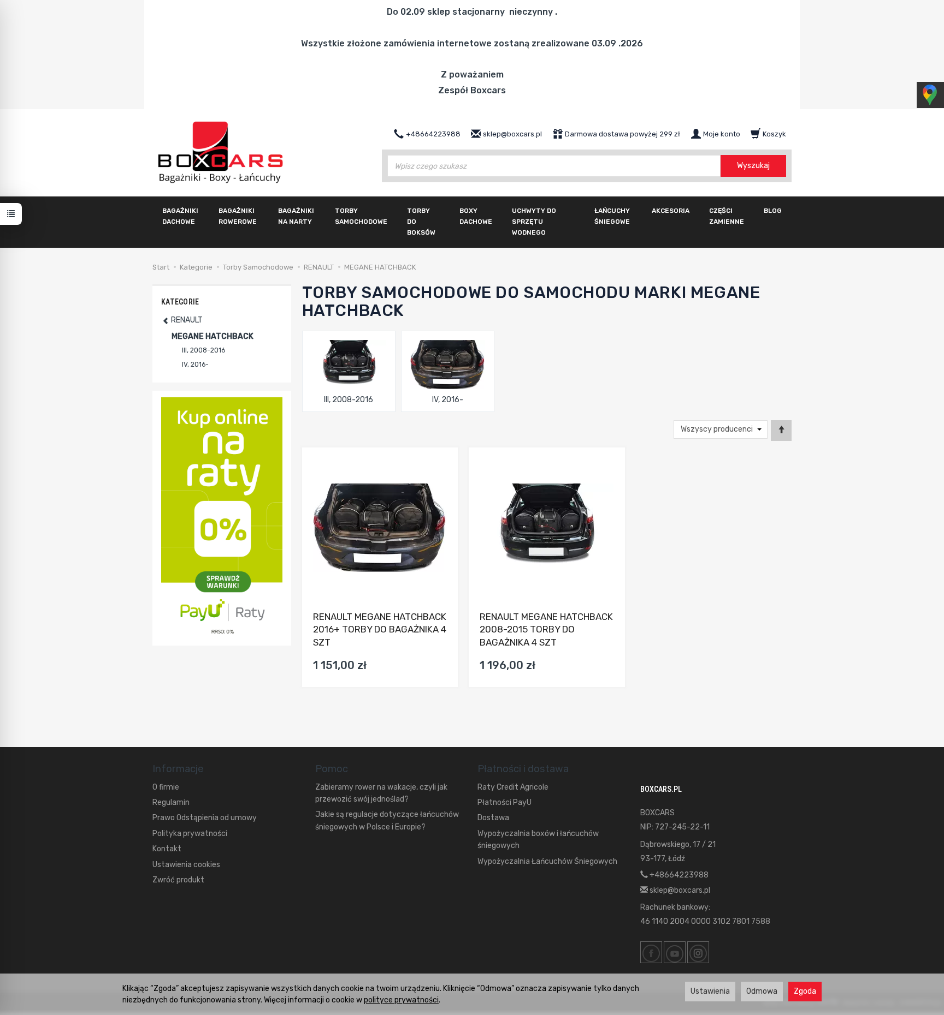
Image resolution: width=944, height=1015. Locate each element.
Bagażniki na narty (296, 216)
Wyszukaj (753, 165)
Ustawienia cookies (186, 864)
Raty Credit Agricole (512, 787)
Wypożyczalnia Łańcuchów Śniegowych (547, 861)
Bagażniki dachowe (180, 216)
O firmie (165, 787)
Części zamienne (726, 216)
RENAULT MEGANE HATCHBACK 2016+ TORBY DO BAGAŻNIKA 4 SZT (379, 629)
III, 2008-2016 (348, 399)
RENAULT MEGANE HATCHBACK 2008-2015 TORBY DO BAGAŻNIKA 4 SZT (546, 629)
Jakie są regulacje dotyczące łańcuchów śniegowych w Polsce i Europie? (387, 820)
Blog (773, 210)
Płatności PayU (504, 802)
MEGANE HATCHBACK (212, 336)
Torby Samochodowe (361, 216)
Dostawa (493, 817)
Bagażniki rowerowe (238, 216)
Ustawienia (710, 991)
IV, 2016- (447, 399)
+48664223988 (678, 875)
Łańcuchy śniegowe (612, 216)
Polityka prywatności (189, 833)
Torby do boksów (421, 221)
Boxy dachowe (475, 216)
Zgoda (805, 991)
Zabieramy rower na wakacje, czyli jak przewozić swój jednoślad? (381, 793)
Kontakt (166, 848)
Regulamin (171, 802)
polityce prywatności (401, 1000)
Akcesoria (670, 210)
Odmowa (761, 991)
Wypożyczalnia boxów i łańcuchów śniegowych (538, 839)
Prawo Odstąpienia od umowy (204, 817)
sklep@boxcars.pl (679, 890)
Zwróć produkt (178, 880)
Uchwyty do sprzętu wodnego (534, 221)
